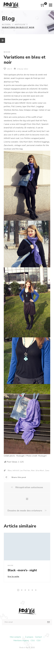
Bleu (10, 470)
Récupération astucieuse (29, 487)
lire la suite (13, 577)
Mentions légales (21, 640)
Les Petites (25, 470)
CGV (39, 640)
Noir (33, 470)
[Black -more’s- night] (27, 546)
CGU (33, 640)
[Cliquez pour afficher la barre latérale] (2, 40)
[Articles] (27, 499)
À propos (29, 637)
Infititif (16, 470)
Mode (7, 52)
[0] (43, 6)
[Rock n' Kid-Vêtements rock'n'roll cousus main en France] (11, 5)
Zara (47, 470)
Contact (38, 637)
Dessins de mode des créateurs (25, 510)
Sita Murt (40, 470)
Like (9, 69)
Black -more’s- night (22, 570)
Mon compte (15, 637)
